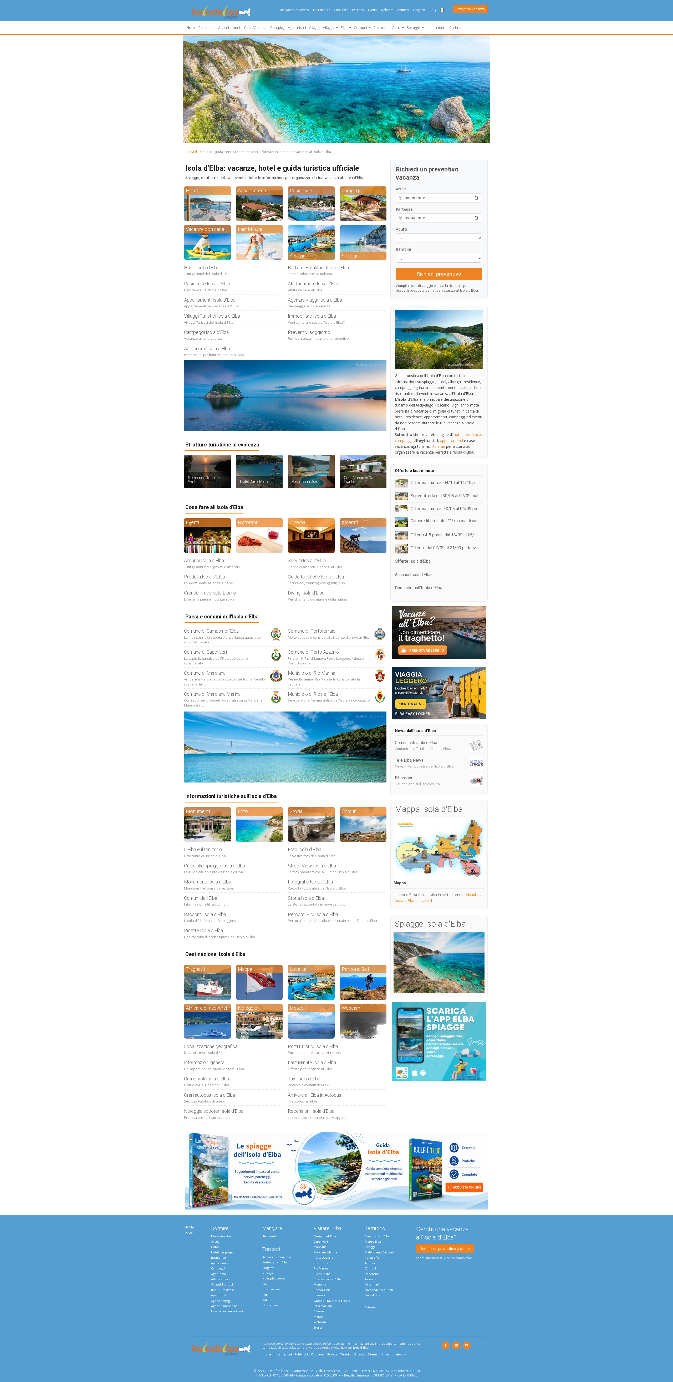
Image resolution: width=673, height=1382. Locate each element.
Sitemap (373, 1354)
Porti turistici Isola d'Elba (313, 1046)
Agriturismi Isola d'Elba (207, 348)
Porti (265, 1295)
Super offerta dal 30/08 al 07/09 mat (444, 495)
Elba (191, 1227)
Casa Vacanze (256, 27)
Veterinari (372, 1284)
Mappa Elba (373, 1241)
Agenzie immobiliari (225, 1306)
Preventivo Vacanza (470, 9)
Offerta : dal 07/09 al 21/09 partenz (443, 547)
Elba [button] (344, 27)
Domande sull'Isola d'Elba (418, 587)
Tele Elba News (409, 760)
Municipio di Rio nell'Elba (313, 694)
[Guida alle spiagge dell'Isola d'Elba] (336, 1170)
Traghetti (419, 10)
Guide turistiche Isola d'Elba (316, 577)
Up (190, 1232)
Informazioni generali (205, 1062)
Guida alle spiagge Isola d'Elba (214, 865)
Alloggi (215, 1241)
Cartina (455, 27)
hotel (458, 434)
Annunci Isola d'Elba (204, 560)
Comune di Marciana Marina (212, 694)
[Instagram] (456, 1345)
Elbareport (404, 777)
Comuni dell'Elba (200, 898)
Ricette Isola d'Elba (203, 930)
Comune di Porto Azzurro (313, 652)
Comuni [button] (361, 27)
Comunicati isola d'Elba (416, 742)
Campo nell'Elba (325, 1236)
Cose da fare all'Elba (327, 1279)
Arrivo (401, 188)
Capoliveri (321, 1241)
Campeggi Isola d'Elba (206, 332)
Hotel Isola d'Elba (201, 267)
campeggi (403, 440)
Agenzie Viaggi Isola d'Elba (315, 300)
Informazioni (323, 1306)
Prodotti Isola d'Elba (204, 577)
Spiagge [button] (414, 27)
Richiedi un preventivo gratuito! (445, 1249)
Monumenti (322, 1284)
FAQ (433, 10)
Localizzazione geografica (210, 1046)
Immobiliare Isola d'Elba (312, 316)
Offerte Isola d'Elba (413, 561)
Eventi (372, 10)
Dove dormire (221, 1236)
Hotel (191, 27)
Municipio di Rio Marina (311, 673)
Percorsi (358, 10)
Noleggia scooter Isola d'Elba (213, 1111)
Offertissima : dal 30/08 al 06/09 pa (444, 508)
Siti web (359, 1354)
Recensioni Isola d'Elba (311, 1111)
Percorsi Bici (322, 1290)
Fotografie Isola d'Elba (310, 882)
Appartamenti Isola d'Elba (210, 300)
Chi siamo (318, 1354)
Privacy (332, 1354)
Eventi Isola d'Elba (377, 1236)
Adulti (401, 229)
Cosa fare (341, 10)
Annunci (403, 10)
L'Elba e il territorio (203, 849)
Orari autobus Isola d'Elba (209, 1095)
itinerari (438, 446)
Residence (207, 27)
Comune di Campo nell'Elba (211, 631)
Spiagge (370, 1247)
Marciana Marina (325, 1252)
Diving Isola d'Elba (306, 593)
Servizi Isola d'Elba (307, 560)
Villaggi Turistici (222, 1284)
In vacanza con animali (227, 1311)
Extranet (371, 1307)
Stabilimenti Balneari (379, 1252)
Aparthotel (218, 1295)
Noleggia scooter (274, 1278)
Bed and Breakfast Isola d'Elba (318, 267)
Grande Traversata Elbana (210, 593)
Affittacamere (220, 1279)
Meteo (318, 1317)
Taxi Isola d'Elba (304, 1078)
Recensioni (372, 1274)
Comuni (370, 1268)
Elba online (270, 1305)
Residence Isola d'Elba (207, 283)
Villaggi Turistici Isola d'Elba (212, 316)
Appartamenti (229, 27)
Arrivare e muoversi (294, 10)
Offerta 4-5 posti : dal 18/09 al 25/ (442, 534)
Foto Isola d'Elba (304, 849)
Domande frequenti (379, 1290)
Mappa (400, 883)
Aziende (370, 1279)
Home (266, 1354)
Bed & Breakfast (222, 1290)
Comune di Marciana (205, 673)
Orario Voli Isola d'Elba (206, 1078)
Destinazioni (271, 1289)
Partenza (404, 209)
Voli (265, 1300)
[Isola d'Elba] (221, 12)
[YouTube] (467, 1345)
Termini (345, 1354)
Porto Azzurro (324, 1257)
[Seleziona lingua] (442, 10)
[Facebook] (446, 1345)
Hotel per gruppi (222, 1252)
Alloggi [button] (329, 27)
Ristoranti (381, 27)
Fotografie (372, 1257)
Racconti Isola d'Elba (205, 914)
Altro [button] (396, 27)
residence (473, 434)
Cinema (319, 1311)
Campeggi (218, 1268)
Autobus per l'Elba (275, 1262)
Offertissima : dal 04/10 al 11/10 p (443, 482)
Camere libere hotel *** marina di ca (443, 520)
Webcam (387, 10)
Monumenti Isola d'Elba (207, 882)
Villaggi (314, 27)
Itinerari (319, 1295)
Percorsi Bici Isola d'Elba (313, 914)
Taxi (265, 1284)
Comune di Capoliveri (205, 652)
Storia (318, 1327)
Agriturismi (297, 27)
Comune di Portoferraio (311, 631)
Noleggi (267, 1273)
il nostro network (394, 1354)
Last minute (321, 10)
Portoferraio (322, 1263)
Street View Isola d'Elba (312, 865)
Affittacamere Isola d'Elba (314, 283)
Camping (277, 27)
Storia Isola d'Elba (306, 898)
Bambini (403, 249)
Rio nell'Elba (322, 1274)
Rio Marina (321, 1268)
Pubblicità (301, 1354)
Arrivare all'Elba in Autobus (314, 1095)
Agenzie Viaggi (221, 1301)
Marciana (320, 1247)
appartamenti (451, 440)
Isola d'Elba (195, 151)
